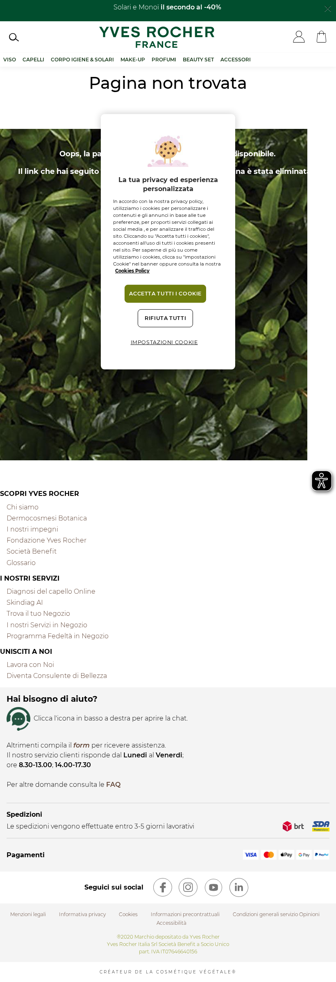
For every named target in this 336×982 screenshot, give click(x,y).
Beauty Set (198, 59)
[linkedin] (238, 887)
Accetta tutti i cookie (165, 294)
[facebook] (162, 887)
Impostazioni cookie (164, 342)
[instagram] (188, 887)
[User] (299, 37)
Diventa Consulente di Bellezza (57, 676)
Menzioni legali (28, 914)
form (81, 745)
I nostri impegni (32, 529)
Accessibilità (171, 923)
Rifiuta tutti (165, 318)
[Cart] (321, 37)
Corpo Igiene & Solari (82, 59)
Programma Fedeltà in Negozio (58, 636)
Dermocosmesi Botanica (47, 518)
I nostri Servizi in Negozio (47, 625)
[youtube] (213, 887)
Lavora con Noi (30, 665)
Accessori (235, 59)
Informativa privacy (82, 914)
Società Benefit (32, 551)
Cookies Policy (132, 271)
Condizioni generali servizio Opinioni (276, 914)
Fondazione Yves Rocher (46, 540)
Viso (9, 59)
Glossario (21, 563)
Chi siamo (23, 507)
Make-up (132, 59)
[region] (168, 241)
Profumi (164, 59)
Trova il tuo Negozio (38, 613)
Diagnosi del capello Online (51, 591)
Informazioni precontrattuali (185, 914)
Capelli (33, 59)
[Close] (328, 7)
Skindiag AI (25, 602)
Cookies (128, 914)
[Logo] (156, 37)
